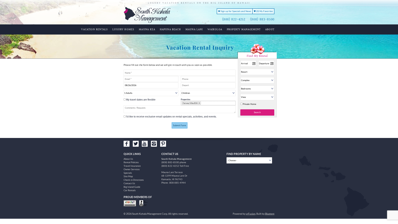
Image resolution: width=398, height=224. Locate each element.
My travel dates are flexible (140, 99)
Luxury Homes (123, 29)
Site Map (128, 176)
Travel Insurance (132, 166)
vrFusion (250, 213)
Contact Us (129, 183)
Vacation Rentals (94, 29)
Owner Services (132, 169)
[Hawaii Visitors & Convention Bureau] (130, 203)
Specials (128, 173)
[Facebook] (127, 144)
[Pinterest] (163, 144)
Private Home (249, 104)
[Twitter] (136, 144)
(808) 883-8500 (262, 19)
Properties (185, 99)
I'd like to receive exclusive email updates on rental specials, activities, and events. (171, 116)
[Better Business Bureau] (144, 203)
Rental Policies (131, 162)
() (264, 11)
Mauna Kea (147, 29)
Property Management (244, 29)
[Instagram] (154, 144)
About (269, 29)
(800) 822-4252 (233, 19)
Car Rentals (130, 190)
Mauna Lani (194, 29)
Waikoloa (215, 29)
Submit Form (179, 125)
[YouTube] (145, 144)
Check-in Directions (134, 180)
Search (257, 112)
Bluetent (269, 213)
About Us (128, 159)
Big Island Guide (132, 187)
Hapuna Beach (170, 29)
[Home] (147, 14)
